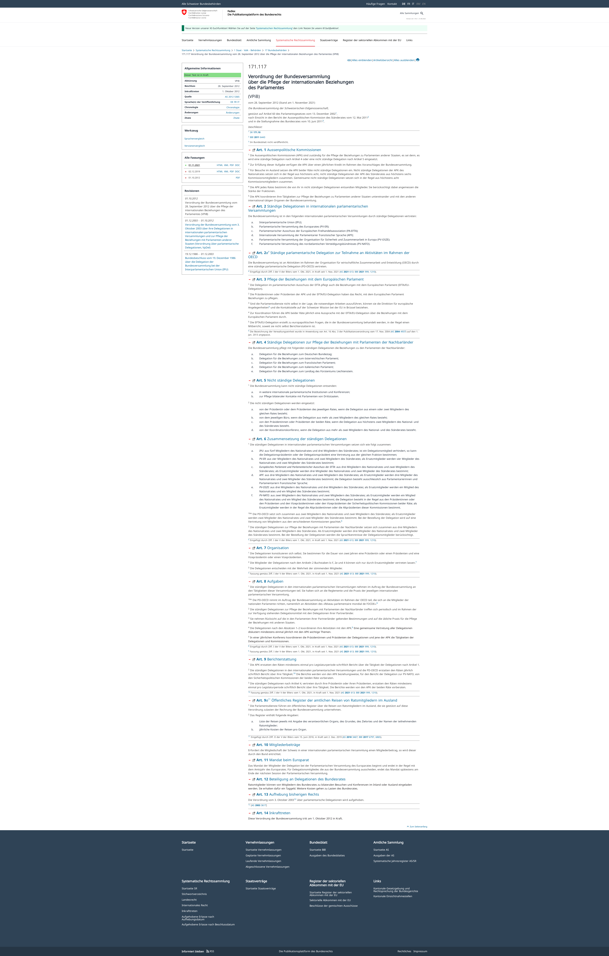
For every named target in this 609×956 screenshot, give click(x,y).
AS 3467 (350, 736)
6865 (378, 736)
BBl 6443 (257, 137)
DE (403, 4)
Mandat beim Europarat (282, 759)
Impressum (420, 951)
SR (255, 132)
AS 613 (346, 271)
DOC (237, 165)
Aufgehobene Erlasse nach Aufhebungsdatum (198, 918)
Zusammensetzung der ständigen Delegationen (301, 438)
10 (294, 673)
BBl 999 (362, 271)
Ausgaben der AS (383, 855)
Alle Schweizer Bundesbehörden (201, 4)
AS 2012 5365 (232, 96)
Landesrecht (189, 899)
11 (269, 699)
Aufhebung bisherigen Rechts (287, 794)
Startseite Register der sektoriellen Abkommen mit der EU (331, 894)
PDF (232, 165)
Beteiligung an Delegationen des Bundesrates (301, 779)
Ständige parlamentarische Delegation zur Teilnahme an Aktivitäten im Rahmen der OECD (328, 254)
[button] (210, 40)
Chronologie (232, 107)
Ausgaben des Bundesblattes (327, 855)
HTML (220, 165)
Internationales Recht (195, 905)
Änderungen (232, 112)
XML (226, 165)
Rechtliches (404, 951)
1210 (372, 271)
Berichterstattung (276, 659)
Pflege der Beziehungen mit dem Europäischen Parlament (310, 279)
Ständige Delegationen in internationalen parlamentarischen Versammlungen (308, 208)
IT (413, 4)
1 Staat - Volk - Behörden (247, 50)
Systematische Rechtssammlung (213, 50)
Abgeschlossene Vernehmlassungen (267, 866)
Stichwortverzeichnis (194, 894)
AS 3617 (259, 805)
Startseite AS (381, 849)
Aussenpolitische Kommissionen (288, 149)
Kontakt (392, 4)
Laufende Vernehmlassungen (263, 861)
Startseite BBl (318, 849)
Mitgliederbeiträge (278, 744)
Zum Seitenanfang (416, 826)
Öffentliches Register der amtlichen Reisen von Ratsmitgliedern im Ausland (333, 700)
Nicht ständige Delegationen (285, 380)
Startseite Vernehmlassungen (264, 849)
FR (408, 4)
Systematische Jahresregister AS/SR (394, 861)
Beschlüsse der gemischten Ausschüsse (334, 905)
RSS (210, 951)
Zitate (236, 117)
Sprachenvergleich (194, 138)
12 (295, 799)
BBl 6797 (366, 736)
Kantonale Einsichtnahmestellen (392, 896)
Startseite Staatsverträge (261, 888)
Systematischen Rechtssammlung (274, 28)
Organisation (272, 547)
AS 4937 (398, 331)
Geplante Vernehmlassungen (263, 855)
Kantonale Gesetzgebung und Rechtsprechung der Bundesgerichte (395, 890)
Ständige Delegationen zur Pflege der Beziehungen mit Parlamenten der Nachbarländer (334, 342)
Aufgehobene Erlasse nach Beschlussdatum (208, 924)
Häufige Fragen (375, 4)
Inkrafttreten (273, 812)
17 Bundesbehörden (276, 50)
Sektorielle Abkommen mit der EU (330, 900)
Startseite (187, 50)
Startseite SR (189, 888)
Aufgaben (269, 581)
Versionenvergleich (194, 146)
